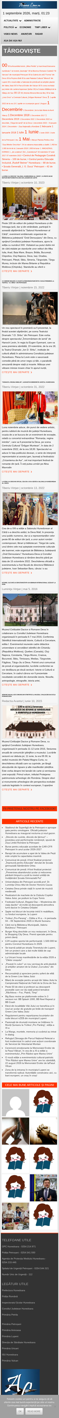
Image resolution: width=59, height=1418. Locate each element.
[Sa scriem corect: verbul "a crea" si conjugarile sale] (15, 1188)
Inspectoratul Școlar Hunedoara (18, 1302)
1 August (43, 103)
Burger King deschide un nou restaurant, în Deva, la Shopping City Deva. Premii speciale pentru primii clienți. (31, 934)
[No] (55, 1406)
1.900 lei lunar (34, 148)
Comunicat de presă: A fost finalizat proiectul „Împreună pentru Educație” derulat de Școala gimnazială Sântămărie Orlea (29, 863)
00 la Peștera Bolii (14, 78)
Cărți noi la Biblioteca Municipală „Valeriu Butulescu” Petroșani (26, 926)
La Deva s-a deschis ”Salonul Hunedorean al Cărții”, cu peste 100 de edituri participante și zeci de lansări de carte (27, 177)
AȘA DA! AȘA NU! (13, 40)
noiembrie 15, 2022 (32, 287)
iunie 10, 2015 (33, 701)
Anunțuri (26, 34)
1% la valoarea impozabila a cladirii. (36, 145)
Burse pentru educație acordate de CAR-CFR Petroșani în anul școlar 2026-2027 (28, 848)
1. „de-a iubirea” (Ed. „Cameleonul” (23, 152)
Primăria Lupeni (10, 1336)
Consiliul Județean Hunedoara (17, 1308)
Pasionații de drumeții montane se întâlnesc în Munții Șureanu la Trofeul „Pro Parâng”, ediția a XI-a (29, 1025)
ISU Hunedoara (10, 1354)
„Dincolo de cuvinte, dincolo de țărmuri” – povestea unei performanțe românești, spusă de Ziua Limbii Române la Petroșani (30, 840)
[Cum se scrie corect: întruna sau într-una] (15, 1160)
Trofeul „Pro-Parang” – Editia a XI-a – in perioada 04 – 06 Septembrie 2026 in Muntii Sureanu (30, 919)
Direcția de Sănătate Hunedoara (18, 1342)
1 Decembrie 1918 (19, 115)
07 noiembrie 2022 (14, 156)
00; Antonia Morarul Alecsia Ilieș (33, 93)
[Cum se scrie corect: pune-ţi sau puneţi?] (43, 1216)
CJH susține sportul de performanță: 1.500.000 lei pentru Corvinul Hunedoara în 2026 (31, 942)
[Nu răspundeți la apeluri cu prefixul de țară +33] (15, 1131)
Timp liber (41, 27)
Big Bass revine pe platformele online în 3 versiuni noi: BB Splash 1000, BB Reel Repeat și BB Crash (30, 999)
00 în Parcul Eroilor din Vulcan (26, 86)
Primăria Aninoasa (11, 1330)
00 (4, 65)
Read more (34, 1411)
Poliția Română (10, 1296)
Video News (11, 34)
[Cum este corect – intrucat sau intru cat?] (43, 1160)
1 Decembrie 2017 (37, 115)
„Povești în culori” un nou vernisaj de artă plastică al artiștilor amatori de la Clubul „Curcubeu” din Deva (30, 967)
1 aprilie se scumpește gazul (27, 103)
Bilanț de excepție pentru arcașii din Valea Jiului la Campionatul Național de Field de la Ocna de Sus (31, 981)
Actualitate (11, 20)
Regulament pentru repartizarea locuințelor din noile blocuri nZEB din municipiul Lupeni (29, 1017)
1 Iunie (32, 131)
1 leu (16, 140)
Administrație (32, 20)
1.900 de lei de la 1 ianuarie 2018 (15, 148)
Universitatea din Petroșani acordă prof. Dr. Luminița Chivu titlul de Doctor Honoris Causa (28, 883)
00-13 (17, 92)
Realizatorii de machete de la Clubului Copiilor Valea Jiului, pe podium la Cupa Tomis (29, 896)
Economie (25, 27)
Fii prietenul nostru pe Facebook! (29, 808)
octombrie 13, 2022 (32, 488)
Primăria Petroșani (11, 1324)
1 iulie (20, 132)
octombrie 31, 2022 (32, 386)
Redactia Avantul (12, 701)
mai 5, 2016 (30, 589)
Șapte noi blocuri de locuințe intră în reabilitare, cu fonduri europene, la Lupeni (29, 913)
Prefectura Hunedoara (13, 1290)
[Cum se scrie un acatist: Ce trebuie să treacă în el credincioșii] (43, 1131)
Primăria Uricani (10, 1348)
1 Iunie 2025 (44, 133)
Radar (39, 34)
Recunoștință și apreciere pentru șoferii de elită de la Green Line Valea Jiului (29, 975)
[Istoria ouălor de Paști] (15, 1216)
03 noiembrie (43, 152)
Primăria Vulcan (10, 1360)
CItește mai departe (16, 271)
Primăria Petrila (10, 1314)
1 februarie (45, 126)
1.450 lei (53, 145)
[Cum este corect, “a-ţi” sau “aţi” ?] (15, 1103)
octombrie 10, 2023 (32, 182)
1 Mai (24, 139)
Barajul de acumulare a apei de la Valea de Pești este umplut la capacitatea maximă (30, 855)
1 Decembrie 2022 (27, 119)
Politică (9, 27)
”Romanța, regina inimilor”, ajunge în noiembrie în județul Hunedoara (28, 382)
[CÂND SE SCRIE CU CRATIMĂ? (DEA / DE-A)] (43, 1103)
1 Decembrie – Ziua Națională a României (23, 126)
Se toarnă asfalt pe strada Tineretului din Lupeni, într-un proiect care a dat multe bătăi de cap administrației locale (30, 950)
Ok (20, 1411)
